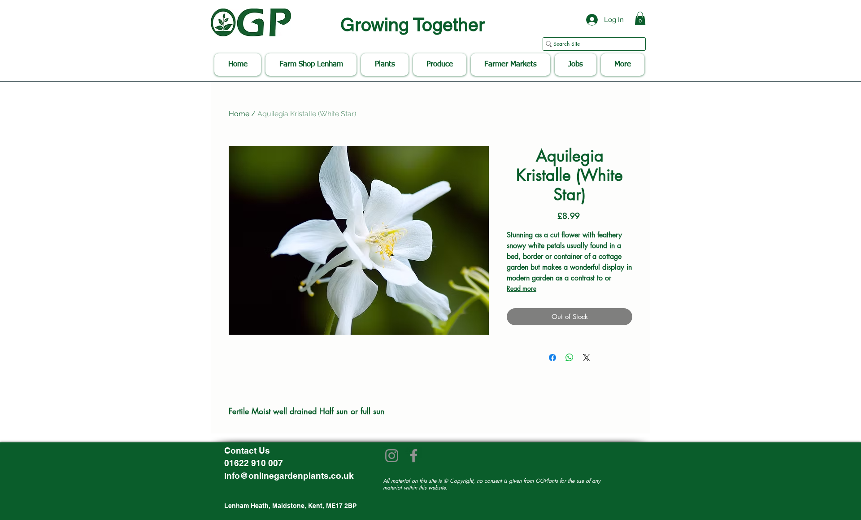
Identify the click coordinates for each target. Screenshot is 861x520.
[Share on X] (586, 357)
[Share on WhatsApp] (569, 357)
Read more (521, 288)
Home (239, 113)
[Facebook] (413, 455)
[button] (640, 18)
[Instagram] (391, 455)
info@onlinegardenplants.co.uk (289, 476)
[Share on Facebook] (552, 357)
